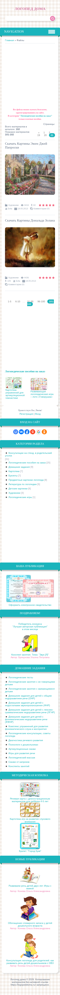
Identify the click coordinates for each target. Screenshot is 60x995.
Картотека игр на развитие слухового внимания (30, 820)
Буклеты (13, 475)
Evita (10, 209)
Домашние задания (19, 467)
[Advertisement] (30, 75)
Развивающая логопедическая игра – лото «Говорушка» (42, 394)
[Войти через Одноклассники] (44, 431)
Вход (37, 414)
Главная (9, 40)
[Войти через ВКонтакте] (21, 431)
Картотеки (14, 471)
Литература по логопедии (22, 484)
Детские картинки (18, 488)
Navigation (14, 31)
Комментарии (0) (42, 209)
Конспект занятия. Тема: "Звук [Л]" (30, 654)
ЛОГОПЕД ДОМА (30, 9)
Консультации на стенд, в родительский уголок (28, 454)
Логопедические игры (20, 497)
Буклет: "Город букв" (30, 851)
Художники (13, 205)
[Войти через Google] (38, 431)
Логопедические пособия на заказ (25, 371)
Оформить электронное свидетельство (30, 605)
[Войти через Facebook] (27, 431)
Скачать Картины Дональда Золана (30, 220)
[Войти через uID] (15, 431)
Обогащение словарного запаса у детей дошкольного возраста (30, 924)
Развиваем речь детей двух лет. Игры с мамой (30, 887)
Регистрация (26, 414)
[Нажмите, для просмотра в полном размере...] (30, 197)
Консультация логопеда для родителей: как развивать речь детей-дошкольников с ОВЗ (30, 961)
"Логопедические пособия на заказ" (36, 115)
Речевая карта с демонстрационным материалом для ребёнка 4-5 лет (30, 800)
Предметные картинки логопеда (26, 480)
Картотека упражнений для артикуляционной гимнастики (15, 394)
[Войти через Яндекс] (32, 431)
